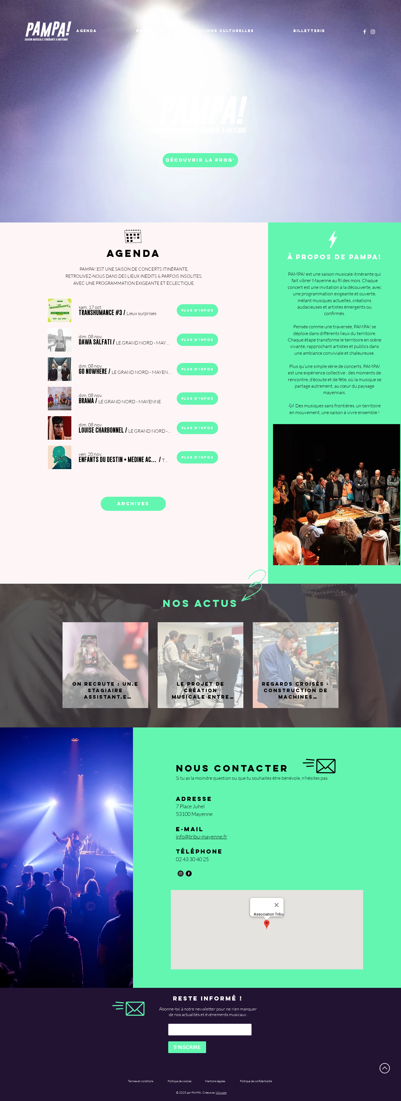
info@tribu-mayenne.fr (201, 836)
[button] (100, 312)
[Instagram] (373, 32)
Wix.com (221, 1093)
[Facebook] (365, 32)
